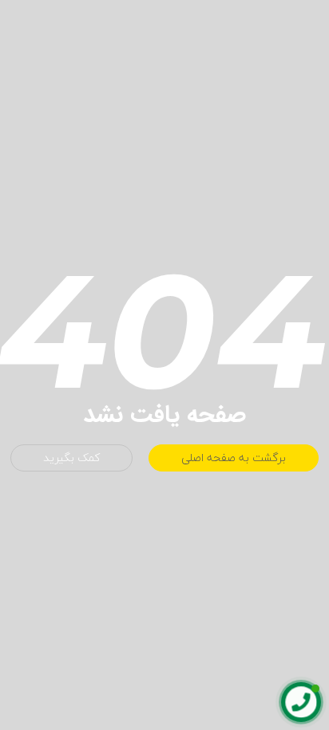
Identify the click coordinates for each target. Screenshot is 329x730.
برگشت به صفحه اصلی (233, 458)
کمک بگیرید (71, 458)
